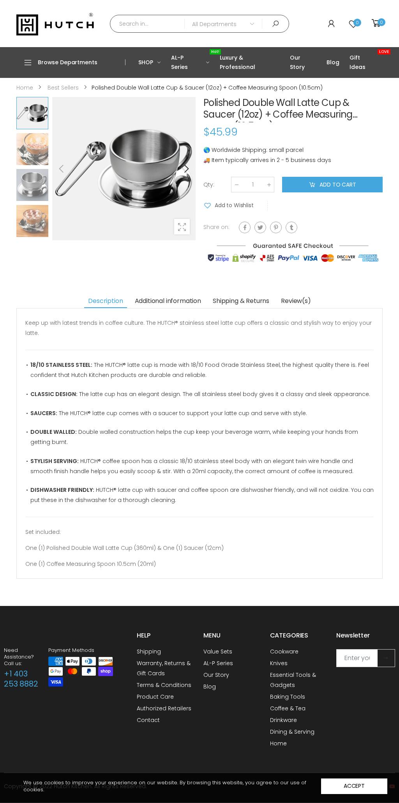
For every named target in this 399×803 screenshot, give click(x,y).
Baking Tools (287, 697)
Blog (209, 686)
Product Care (155, 697)
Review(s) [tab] (296, 300)
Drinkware (283, 720)
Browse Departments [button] (67, 62)
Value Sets (217, 651)
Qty (208, 184)
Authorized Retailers (164, 708)
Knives (279, 663)
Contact (148, 720)
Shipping (149, 651)
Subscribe (386, 658)
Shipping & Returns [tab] (241, 300)
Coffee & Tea (287, 708)
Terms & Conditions (164, 685)
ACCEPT (354, 786)
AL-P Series (218, 663)
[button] (186, 168)
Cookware (284, 651)
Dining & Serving (292, 732)
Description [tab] (105, 300)
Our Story (216, 675)
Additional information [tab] (168, 300)
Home (278, 743)
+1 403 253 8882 (21, 678)
